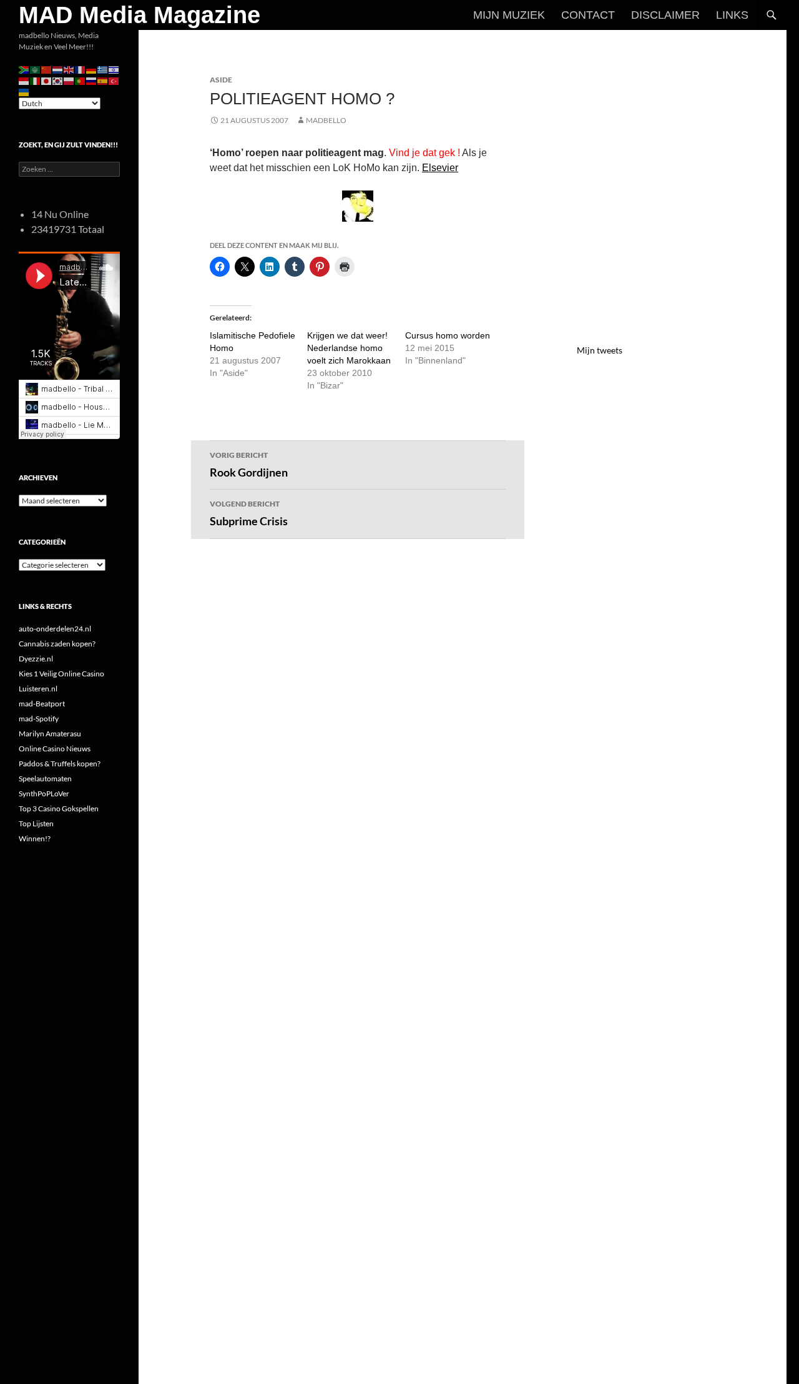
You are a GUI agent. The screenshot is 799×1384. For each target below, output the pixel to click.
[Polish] (69, 80)
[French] (80, 69)
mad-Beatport (42, 703)
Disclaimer (665, 15)
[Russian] (91, 80)
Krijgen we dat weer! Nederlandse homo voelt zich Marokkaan (349, 347)
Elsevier (440, 167)
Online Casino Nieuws (55, 748)
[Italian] (35, 80)
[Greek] (103, 69)
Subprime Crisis (249, 513)
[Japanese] (46, 80)
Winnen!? (35, 838)
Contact (588, 15)
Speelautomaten (45, 778)
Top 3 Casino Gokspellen (59, 808)
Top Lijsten (36, 823)
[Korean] (58, 80)
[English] (69, 69)
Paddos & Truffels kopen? (59, 763)
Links (732, 15)
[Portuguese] (80, 80)
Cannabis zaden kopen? (57, 643)
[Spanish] (103, 80)
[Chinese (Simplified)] (46, 69)
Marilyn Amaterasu (50, 733)
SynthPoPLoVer (44, 793)
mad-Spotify (39, 718)
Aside (221, 79)
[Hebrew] (114, 69)
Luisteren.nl (38, 688)
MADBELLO (326, 120)
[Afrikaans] (24, 69)
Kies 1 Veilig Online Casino (61, 673)
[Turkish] (114, 80)
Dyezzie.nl (36, 658)
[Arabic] (35, 69)
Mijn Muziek (509, 15)
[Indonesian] (24, 80)
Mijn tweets (599, 350)
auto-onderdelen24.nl (55, 628)
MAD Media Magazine (139, 15)
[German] (91, 69)
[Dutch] (58, 69)
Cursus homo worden (447, 335)
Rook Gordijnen (249, 464)
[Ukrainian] (24, 91)
